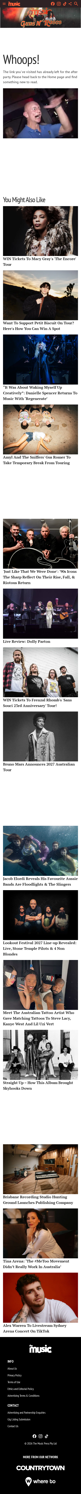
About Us (12, 1368)
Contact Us (13, 1426)
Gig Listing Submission (19, 1419)
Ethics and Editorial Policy (21, 1388)
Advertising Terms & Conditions (23, 1395)
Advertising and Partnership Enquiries (26, 1412)
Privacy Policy (14, 1375)
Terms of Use (14, 1382)
